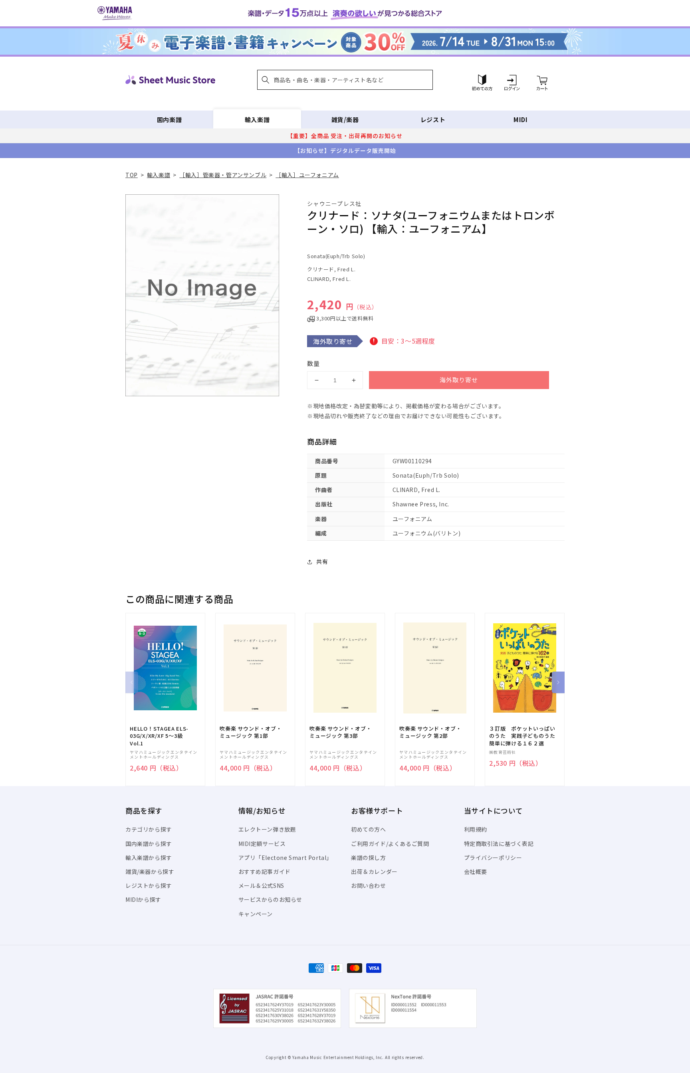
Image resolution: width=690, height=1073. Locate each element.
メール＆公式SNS (261, 885)
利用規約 (475, 829)
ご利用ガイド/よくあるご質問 (390, 844)
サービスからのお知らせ (270, 899)
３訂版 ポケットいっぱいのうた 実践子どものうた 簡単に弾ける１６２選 (524, 736)
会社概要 (475, 871)
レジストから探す (148, 885)
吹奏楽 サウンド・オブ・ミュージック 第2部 (430, 732)
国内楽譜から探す (148, 844)
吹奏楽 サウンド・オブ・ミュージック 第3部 (340, 732)
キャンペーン (255, 914)
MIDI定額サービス (262, 844)
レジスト (432, 119)
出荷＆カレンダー (374, 871)
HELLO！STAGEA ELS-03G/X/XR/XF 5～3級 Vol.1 (159, 736)
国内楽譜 (169, 119)
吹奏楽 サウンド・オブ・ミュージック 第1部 (251, 732)
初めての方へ (368, 829)
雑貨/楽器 (345, 119)
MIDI (520, 119)
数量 (313, 363)
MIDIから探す (143, 899)
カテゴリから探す (148, 829)
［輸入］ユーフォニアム (307, 175)
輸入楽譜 (257, 119)
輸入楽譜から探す (148, 858)
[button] (345, 80)
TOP (131, 175)
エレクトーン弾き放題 (267, 829)
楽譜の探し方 (368, 858)
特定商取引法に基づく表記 (499, 844)
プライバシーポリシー (493, 858)
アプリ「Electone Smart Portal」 (285, 858)
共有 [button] (322, 561)
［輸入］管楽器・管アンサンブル (222, 175)
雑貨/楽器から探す (149, 871)
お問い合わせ (368, 885)
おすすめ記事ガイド (264, 871)
